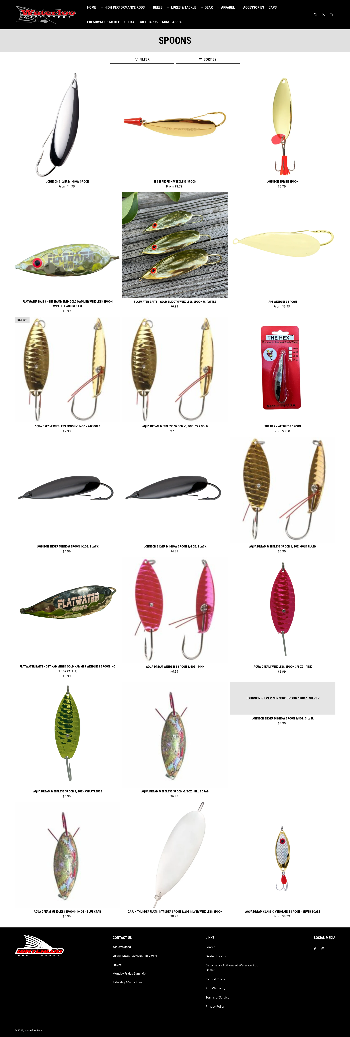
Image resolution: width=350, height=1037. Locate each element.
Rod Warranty (215, 988)
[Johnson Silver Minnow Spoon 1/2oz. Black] (67, 490)
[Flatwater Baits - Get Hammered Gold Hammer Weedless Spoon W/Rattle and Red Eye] (67, 245)
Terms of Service (217, 997)
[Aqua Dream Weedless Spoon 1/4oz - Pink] (175, 610)
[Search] (315, 15)
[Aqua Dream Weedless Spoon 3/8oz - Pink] (282, 610)
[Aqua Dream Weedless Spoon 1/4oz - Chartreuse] (67, 735)
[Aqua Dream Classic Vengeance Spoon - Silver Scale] (282, 855)
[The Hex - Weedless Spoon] (282, 369)
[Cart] (331, 15)
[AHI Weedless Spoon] (282, 245)
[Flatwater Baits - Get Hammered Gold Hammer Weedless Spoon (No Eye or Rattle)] (67, 610)
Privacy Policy (215, 1006)
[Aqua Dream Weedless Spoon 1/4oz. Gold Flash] (282, 490)
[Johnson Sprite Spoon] (282, 125)
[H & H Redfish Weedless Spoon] (175, 125)
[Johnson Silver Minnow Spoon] (67, 125)
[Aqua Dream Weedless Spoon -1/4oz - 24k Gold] (67, 369)
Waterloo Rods (33, 1030)
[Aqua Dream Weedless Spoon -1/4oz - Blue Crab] (67, 855)
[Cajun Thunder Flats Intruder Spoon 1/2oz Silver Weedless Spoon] (175, 855)
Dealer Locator (216, 956)
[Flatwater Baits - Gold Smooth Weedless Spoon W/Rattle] (175, 245)
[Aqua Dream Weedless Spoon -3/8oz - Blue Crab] (175, 735)
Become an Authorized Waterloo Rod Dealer (232, 967)
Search (210, 947)
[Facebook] (315, 949)
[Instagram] (323, 949)
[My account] (323, 15)
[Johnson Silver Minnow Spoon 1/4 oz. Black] (175, 490)
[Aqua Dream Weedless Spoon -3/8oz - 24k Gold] (175, 369)
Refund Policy (215, 979)
